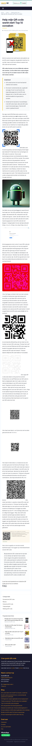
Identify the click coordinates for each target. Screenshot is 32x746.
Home (2, 12)
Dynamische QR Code (9, 599)
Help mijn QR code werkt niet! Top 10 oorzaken (14, 632)
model (12, 668)
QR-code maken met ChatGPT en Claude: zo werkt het (14, 692)
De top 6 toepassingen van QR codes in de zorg (12, 714)
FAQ (2, 729)
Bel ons (4, 686)
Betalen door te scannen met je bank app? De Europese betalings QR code (14, 619)
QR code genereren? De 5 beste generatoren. (12, 705)
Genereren (4, 722)
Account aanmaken (6, 726)
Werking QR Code (15, 12)
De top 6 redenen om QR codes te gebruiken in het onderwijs (15, 710)
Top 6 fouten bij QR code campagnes (10, 703)
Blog (7, 12)
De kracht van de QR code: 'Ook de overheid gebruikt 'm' (14, 707)
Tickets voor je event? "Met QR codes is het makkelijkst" (14, 701)
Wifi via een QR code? (10, 644)
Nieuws (5, 601)
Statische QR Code (8, 604)
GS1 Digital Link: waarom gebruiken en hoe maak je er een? (14, 698)
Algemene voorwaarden (19, 741)
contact (21, 668)
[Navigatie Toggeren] (3, 8)
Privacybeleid (10, 741)
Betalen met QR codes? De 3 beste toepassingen (13, 625)
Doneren (3, 724)
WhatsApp (6, 735)
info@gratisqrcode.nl (7, 684)
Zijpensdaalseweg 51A (6, 677)
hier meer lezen (16, 398)
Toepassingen (6, 606)
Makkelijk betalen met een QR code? (14, 638)
